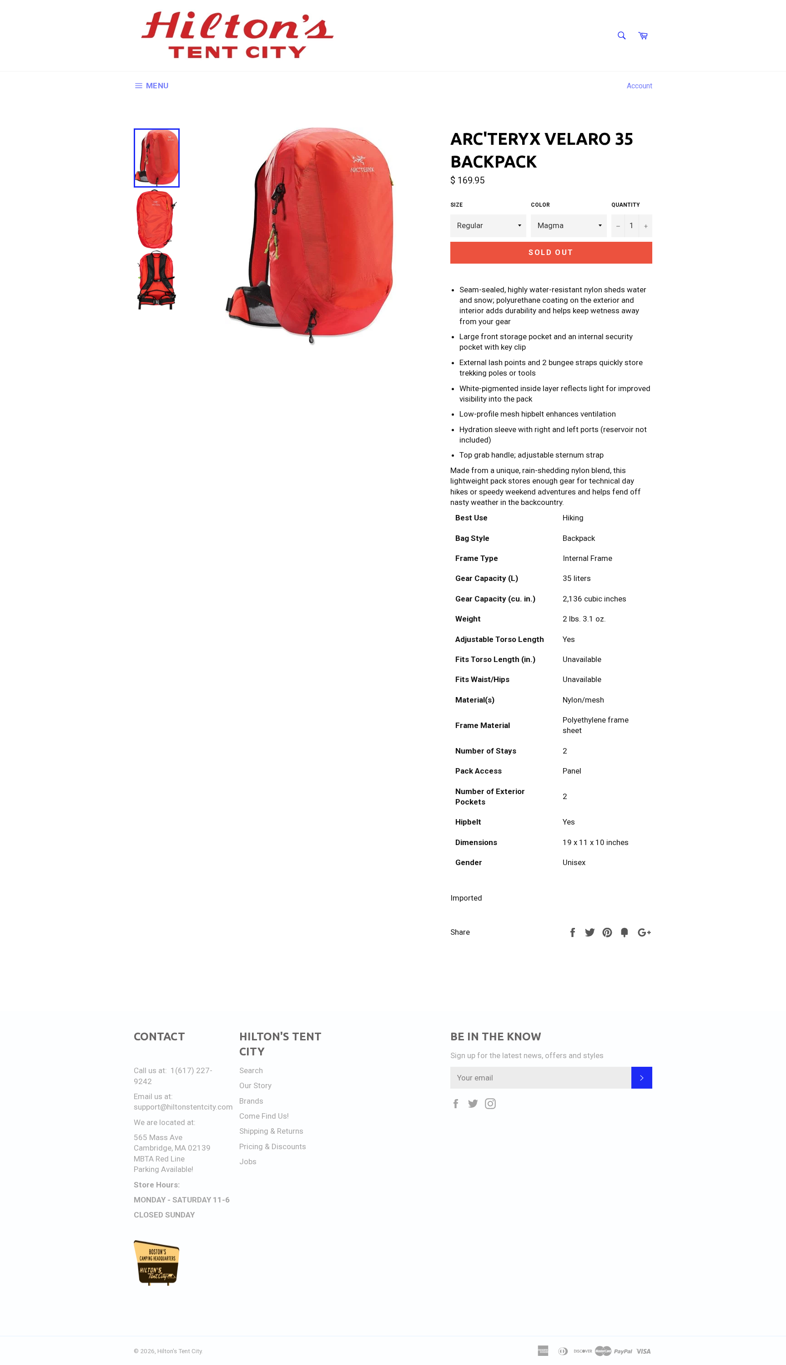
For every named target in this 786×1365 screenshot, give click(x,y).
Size (456, 205)
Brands (251, 1100)
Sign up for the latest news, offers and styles (527, 1055)
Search (251, 1070)
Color (540, 205)
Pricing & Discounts (272, 1146)
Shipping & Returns (271, 1131)
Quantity (625, 205)
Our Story (255, 1085)
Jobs (248, 1161)
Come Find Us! (264, 1116)
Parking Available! (163, 1169)
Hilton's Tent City (179, 1351)
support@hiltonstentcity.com (183, 1106)
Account (639, 85)
